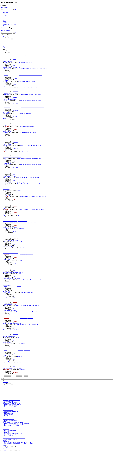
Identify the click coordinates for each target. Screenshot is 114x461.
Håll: (23, 375)
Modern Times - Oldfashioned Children (10, 201)
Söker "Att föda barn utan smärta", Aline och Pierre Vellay (14, 169)
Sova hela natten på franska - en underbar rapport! (12, 368)
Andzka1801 (6, 94)
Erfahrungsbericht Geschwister (8, 265)
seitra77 (5, 350)
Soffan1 (5, 260)
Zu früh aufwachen (6, 86)
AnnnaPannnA (7, 247)
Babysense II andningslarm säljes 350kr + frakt (11, 240)
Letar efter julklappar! (7, 361)
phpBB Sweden (12, 452)
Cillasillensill (6, 228)
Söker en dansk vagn (7, 214)
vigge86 (5, 55)
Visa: (2, 375)
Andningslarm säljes (6, 189)
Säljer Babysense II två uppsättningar (10, 227)
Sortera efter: (13, 375)
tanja (5, 305)
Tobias (5, 356)
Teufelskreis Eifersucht (7, 291)
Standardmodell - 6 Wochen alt (8, 348)
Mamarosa (6, 75)
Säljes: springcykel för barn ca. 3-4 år (10, 246)
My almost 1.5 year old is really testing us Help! (12, 67)
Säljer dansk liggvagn (7, 285)
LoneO (5, 158)
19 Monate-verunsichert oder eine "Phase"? (11, 329)
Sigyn (5, 273)
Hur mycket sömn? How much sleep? (10, 125)
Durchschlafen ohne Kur (7, 73)
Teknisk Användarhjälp (24, 151)
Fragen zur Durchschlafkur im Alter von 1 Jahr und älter (30, 87)
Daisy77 (5, 241)
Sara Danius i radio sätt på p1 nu (9, 336)
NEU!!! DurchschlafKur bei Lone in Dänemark (12, 157)
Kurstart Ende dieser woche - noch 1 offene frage (12, 278)
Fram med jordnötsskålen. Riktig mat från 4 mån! (12, 297)
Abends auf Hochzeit (7, 163)
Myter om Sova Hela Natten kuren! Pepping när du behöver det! (15, 221)
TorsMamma (6, 126)
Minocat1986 (6, 87)
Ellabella (5, 81)
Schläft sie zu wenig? (7, 112)
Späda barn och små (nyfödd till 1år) (25, 55)
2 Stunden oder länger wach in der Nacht (10, 93)
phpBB (5, 450)
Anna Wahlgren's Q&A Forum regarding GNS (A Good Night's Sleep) (34, 68)
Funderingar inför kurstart (7, 131)
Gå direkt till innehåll (4, 7)
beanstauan (6, 113)
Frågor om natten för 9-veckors (8, 54)
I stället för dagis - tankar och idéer (26, 254)
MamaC (5, 119)
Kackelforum (19, 337)
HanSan (5, 215)
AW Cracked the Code (7, 195)
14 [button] (3, 46)
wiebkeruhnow (7, 107)
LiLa (5, 266)
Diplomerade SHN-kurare (26, 234)
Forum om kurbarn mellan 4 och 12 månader (26, 81)
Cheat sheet (5, 208)
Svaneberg (6, 132)
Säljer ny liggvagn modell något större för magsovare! (13, 272)
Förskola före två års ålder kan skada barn (10, 253)
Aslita (5, 324)
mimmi (5, 62)
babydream (6, 279)
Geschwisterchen (6, 137)
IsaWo (5, 177)
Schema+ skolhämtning (7, 61)
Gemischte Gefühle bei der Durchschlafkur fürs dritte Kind (14, 182)
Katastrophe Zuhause (7, 144)
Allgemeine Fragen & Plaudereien (26, 292)
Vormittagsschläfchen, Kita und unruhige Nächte (12, 323)
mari (5, 337)
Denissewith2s (6, 68)
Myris (5, 170)
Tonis (5, 190)
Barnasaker (20, 119)
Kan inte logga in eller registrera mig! (10, 150)
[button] (5, 36)
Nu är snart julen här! (7, 355)
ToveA (5, 286)
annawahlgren (6, 234)
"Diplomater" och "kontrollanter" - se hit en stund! (12, 233)
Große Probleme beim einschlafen (9, 99)
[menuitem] (8, 14)
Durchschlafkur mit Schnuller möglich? (10, 176)
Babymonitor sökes (6, 259)
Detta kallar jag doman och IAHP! (9, 342)
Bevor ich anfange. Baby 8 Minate (9, 304)
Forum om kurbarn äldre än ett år (25, 113)
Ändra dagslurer (6, 80)
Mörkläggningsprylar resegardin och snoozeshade (12, 118)
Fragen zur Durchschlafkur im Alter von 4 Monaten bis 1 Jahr (30, 75)
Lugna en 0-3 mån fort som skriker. (9, 317)
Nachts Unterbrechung (7, 105)
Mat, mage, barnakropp (23, 298)
